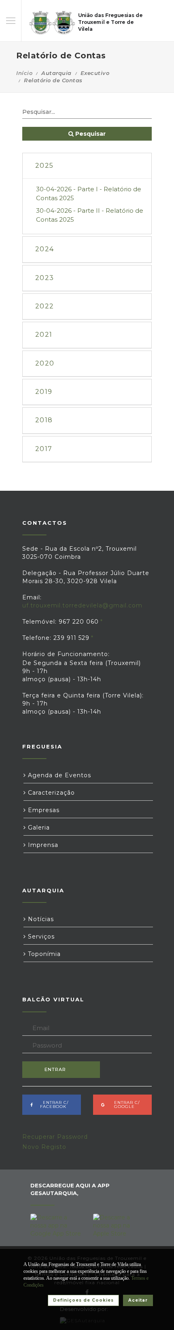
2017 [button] (43, 449)
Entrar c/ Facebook (53, 1104)
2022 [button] (44, 306)
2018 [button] (44, 420)
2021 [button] (43, 334)
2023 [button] (44, 278)
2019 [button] (43, 392)
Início (24, 73)
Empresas (42, 810)
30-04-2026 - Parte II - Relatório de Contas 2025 (89, 215)
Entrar (55, 1069)
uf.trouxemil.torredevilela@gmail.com (82, 605)
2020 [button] (44, 363)
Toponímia (43, 954)
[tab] (87, 166)
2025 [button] (44, 165)
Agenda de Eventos (58, 775)
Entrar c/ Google (124, 1104)
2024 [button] (44, 249)
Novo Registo (44, 1146)
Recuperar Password (55, 1136)
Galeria (38, 827)
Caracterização (50, 792)
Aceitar (138, 1300)
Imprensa (42, 845)
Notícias (40, 919)
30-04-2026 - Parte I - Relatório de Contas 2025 (88, 193)
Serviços (40, 936)
